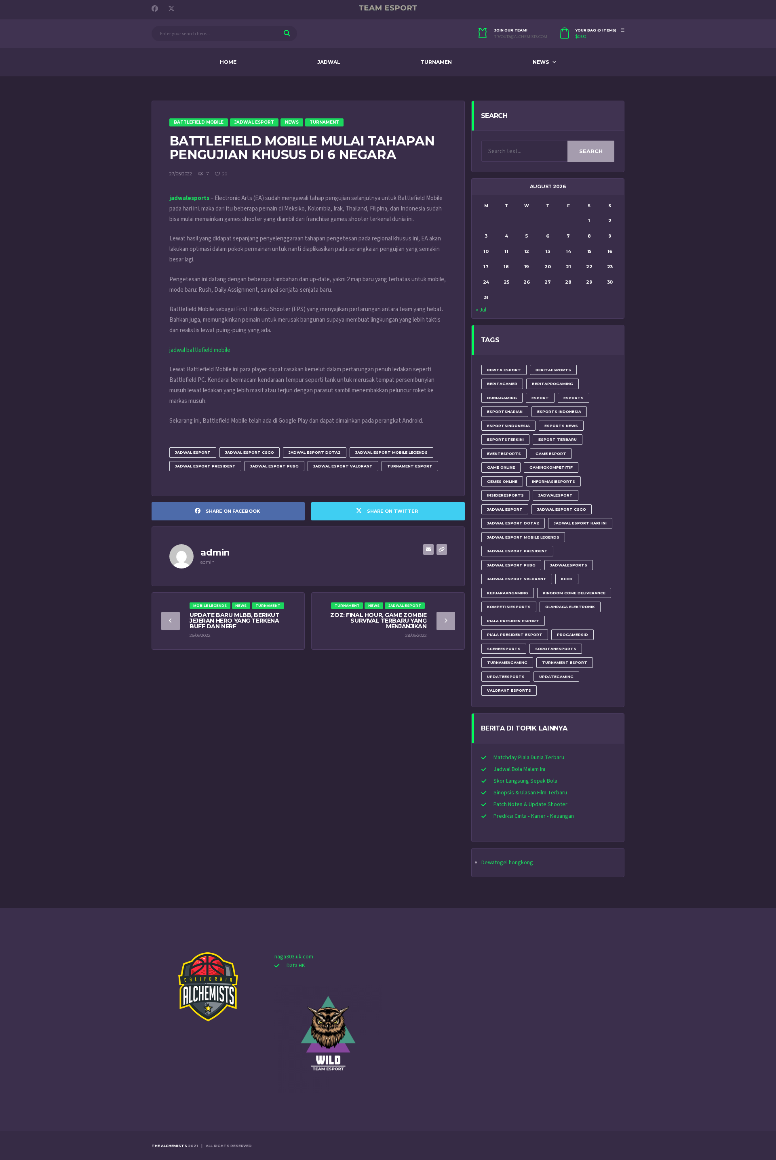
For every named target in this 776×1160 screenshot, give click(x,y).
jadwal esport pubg (274, 466)
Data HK (296, 966)
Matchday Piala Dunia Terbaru (528, 758)
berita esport (504, 370)
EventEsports (504, 453)
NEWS (541, 62)
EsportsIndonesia (508, 425)
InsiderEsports (505, 495)
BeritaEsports (553, 370)
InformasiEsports (553, 481)
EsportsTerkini (505, 439)
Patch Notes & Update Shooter (530, 804)
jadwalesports (568, 565)
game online (501, 467)
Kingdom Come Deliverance (574, 593)
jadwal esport (193, 452)
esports (573, 398)
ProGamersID (572, 634)
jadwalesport (555, 495)
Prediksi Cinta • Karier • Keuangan (533, 816)
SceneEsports (504, 648)
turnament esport (409, 466)
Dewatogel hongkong (507, 863)
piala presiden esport (513, 621)
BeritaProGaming (552, 383)
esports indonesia (559, 411)
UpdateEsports (506, 676)
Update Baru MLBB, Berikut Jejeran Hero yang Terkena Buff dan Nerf (235, 620)
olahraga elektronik (570, 606)
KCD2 (567, 579)
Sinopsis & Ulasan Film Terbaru (530, 793)
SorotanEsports (555, 648)
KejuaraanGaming (507, 593)
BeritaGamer (502, 383)
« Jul (481, 310)
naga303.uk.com (293, 957)
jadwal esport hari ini (580, 523)
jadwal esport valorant (343, 466)
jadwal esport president (205, 466)
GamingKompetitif (551, 467)
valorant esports (509, 690)
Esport (540, 398)
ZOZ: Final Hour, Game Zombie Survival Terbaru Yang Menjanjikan (378, 620)
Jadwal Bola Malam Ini (519, 769)
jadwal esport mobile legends (391, 452)
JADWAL (328, 62)
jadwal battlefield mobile (199, 350)
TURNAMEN (436, 62)
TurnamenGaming (507, 662)
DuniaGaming (502, 398)
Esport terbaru (557, 439)
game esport (551, 453)
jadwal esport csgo (249, 452)
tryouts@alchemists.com (520, 37)
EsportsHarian (505, 411)
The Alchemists (169, 1145)
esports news (561, 425)
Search (591, 151)
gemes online (502, 481)
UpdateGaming (556, 676)
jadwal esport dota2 (315, 452)
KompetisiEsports (509, 606)
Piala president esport (514, 634)
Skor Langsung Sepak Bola (525, 781)
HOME (228, 62)
